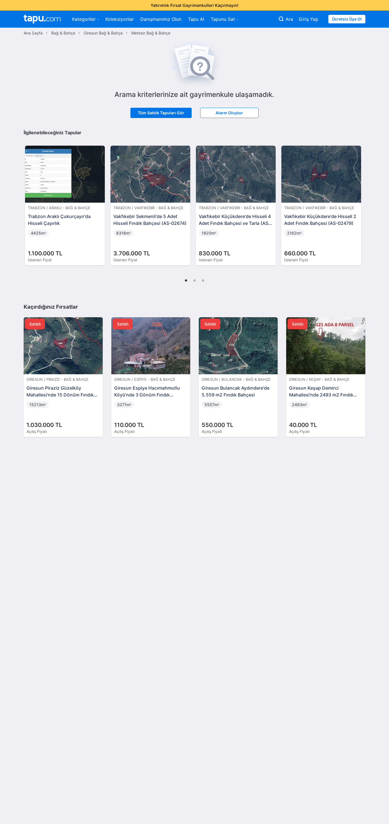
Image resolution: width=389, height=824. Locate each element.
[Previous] (30, 199)
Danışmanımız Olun (160, 19)
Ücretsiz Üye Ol (347, 19)
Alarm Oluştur (229, 112)
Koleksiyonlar (119, 19)
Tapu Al (196, 19)
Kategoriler (84, 19)
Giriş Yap (308, 19)
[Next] (359, 199)
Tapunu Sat (223, 19)
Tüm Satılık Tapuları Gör (161, 112)
